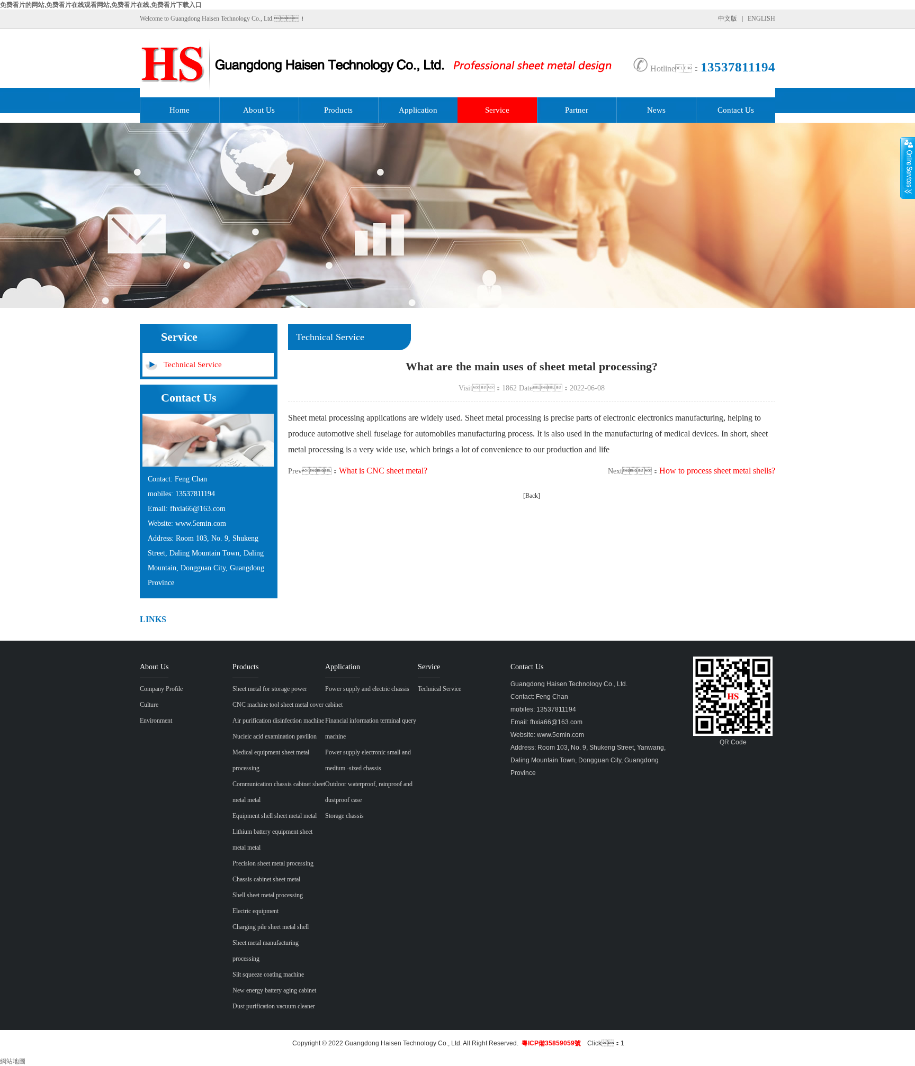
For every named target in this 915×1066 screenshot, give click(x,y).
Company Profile (161, 689)
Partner (576, 110)
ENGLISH (761, 18)
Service (497, 110)
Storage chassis (344, 815)
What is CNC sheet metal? (383, 470)
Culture (149, 704)
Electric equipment (255, 911)
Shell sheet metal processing (267, 895)
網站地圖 (12, 1061)
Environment (156, 720)
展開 (907, 167)
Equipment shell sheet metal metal (274, 815)
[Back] (531, 495)
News (656, 110)
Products (338, 110)
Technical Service (193, 364)
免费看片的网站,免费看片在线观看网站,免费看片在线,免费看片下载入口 (101, 4)
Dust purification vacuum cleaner (273, 1006)
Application (418, 110)
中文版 (727, 18)
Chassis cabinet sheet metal (266, 879)
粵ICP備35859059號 (551, 1043)
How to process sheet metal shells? (717, 470)
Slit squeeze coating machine (268, 974)
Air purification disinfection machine (278, 720)
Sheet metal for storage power (269, 689)
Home (179, 110)
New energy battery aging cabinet (274, 990)
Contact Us (735, 110)
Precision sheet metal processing (272, 863)
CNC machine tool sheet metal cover (278, 704)
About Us (259, 110)
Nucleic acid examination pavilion (274, 736)
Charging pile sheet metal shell (270, 927)
